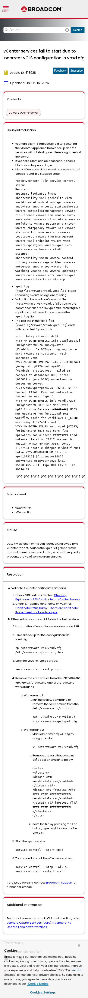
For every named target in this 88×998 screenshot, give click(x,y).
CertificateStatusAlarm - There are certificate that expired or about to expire (46, 610)
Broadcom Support (58, 883)
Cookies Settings (43, 992)
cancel (67, 30)
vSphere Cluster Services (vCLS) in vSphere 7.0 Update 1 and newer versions (39, 925)
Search (77, 30)
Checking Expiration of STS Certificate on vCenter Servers (47, 597)
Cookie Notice (37, 983)
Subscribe (76, 70)
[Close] (79, 945)
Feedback (60, 70)
